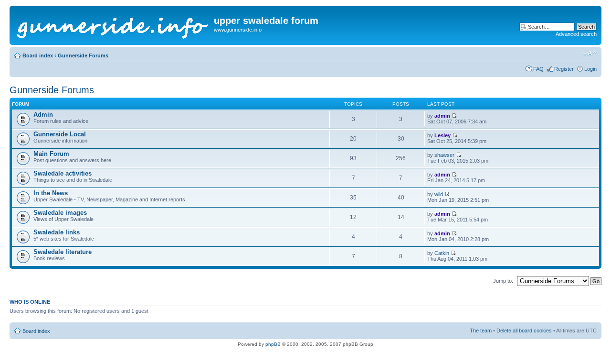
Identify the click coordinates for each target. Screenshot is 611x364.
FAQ (538, 69)
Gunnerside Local (59, 134)
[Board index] (113, 25)
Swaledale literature (62, 251)
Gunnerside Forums (83, 55)
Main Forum (51, 153)
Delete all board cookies (524, 330)
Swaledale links (56, 232)
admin (442, 116)
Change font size (590, 53)
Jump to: (503, 281)
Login (590, 69)
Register (564, 69)
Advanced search (576, 34)
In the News (50, 193)
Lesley (442, 135)
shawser (444, 155)
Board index (37, 55)
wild (438, 194)
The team (481, 330)
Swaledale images (60, 212)
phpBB (273, 344)
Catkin (441, 253)
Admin (43, 114)
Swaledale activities (62, 173)
